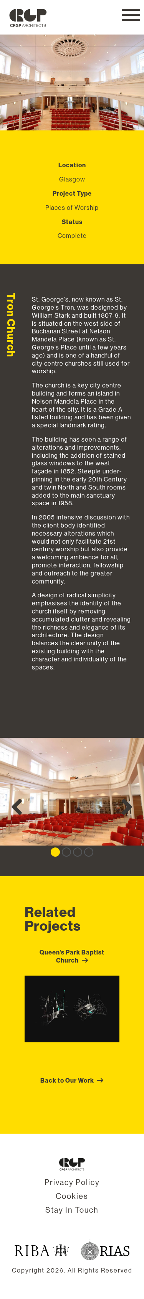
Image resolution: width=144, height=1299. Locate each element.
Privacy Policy (72, 1182)
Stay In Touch (72, 1210)
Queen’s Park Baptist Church (72, 956)
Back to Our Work (67, 1080)
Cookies (72, 1196)
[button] (131, 15)
